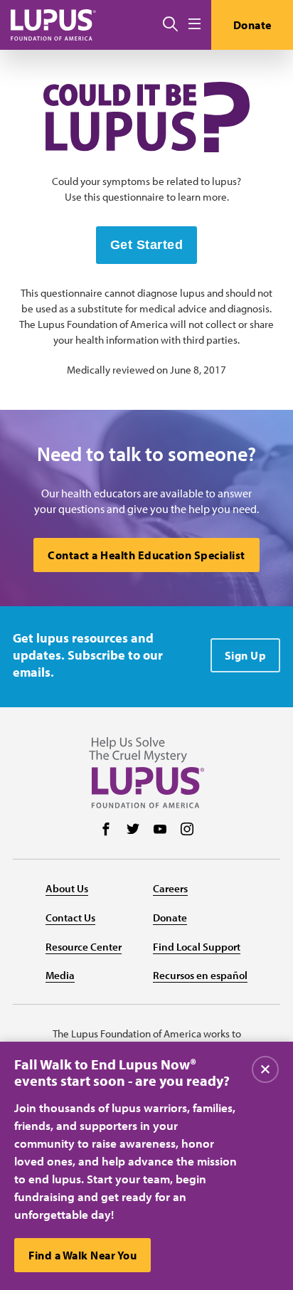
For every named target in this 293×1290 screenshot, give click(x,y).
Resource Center (84, 946)
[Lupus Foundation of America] (53, 24)
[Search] (170, 24)
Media (60, 975)
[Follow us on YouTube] (160, 830)
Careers (170, 888)
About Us (67, 888)
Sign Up (246, 655)
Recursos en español (200, 975)
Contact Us (70, 917)
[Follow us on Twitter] (133, 830)
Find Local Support (196, 946)
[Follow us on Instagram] (187, 830)
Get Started (146, 245)
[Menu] (194, 24)
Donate (252, 25)
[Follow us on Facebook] (106, 830)
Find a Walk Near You (82, 1255)
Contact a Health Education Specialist (146, 555)
